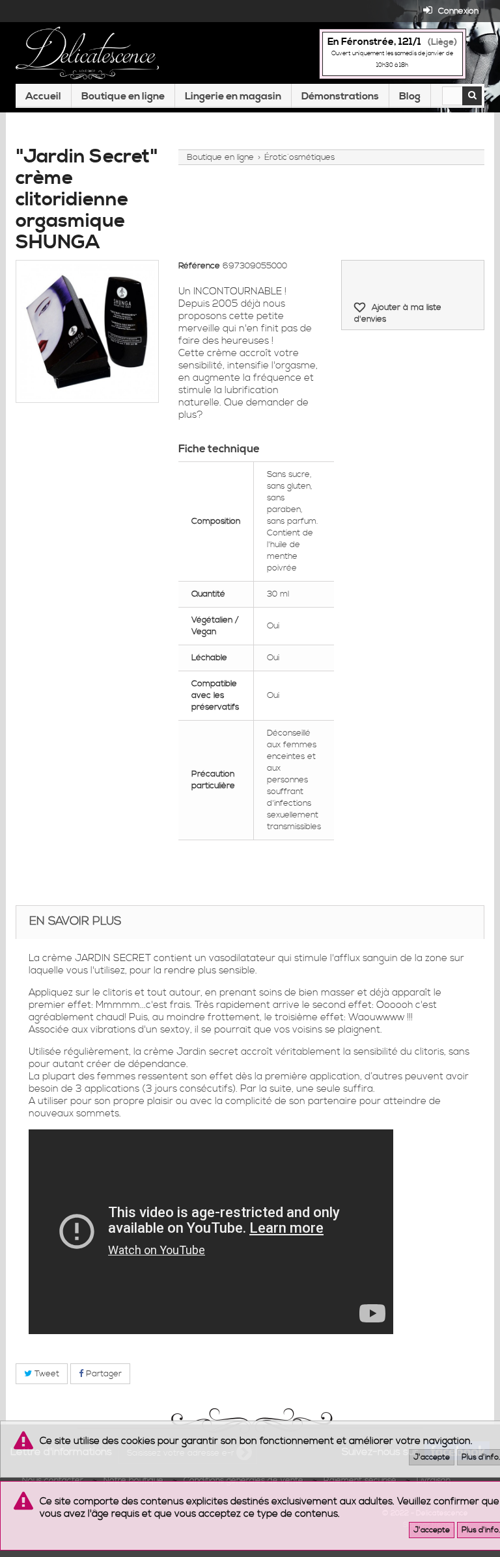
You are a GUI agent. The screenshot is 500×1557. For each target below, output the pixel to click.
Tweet (45, 1374)
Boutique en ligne (123, 96)
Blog (410, 96)
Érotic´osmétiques (299, 157)
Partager (102, 1374)
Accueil (43, 96)
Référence (199, 266)
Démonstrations (340, 96)
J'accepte (431, 1457)
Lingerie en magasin (233, 96)
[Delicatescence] (87, 53)
